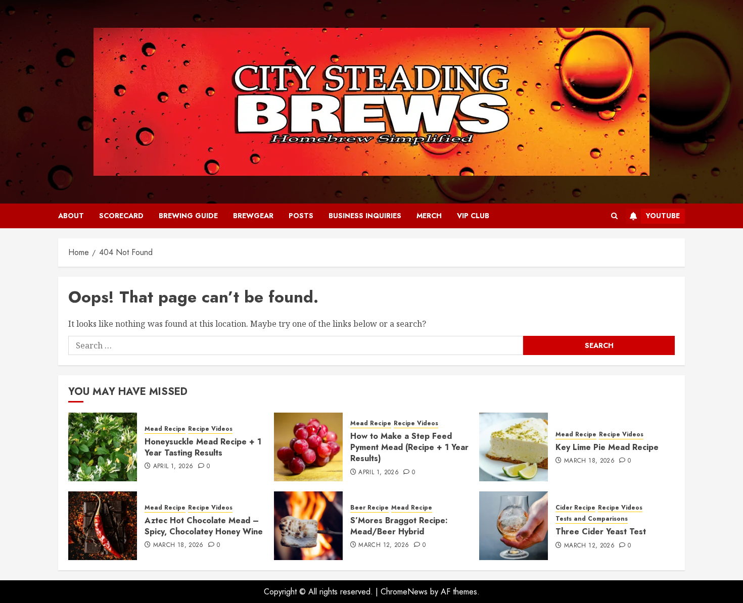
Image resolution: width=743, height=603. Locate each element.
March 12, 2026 (383, 545)
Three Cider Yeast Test (600, 531)
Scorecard (121, 216)
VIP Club (473, 216)
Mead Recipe (165, 429)
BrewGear (253, 216)
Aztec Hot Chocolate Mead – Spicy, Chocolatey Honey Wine (204, 526)
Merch (429, 216)
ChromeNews (404, 591)
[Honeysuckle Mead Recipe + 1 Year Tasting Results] (102, 447)
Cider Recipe (575, 508)
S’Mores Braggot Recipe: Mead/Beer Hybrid (399, 526)
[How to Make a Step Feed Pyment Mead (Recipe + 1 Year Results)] (308, 447)
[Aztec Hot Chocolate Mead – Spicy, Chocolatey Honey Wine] (102, 525)
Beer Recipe (369, 508)
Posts (301, 216)
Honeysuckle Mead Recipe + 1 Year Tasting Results (203, 447)
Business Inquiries (365, 216)
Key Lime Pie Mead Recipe (607, 447)
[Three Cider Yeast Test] (513, 525)
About (71, 216)
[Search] (614, 216)
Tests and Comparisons (591, 519)
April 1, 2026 (173, 467)
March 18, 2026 (589, 461)
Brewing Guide (188, 216)
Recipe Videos (210, 429)
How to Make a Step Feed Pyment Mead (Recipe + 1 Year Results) (409, 447)
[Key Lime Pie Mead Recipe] (513, 447)
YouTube (663, 216)
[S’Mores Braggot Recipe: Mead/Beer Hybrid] (308, 525)
